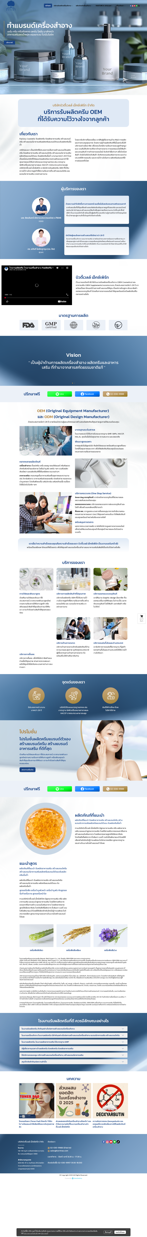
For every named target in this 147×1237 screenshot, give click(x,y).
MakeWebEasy (78, 1178)
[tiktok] (139, 5)
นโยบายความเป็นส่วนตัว (31, 1233)
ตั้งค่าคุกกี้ (108, 1232)
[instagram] (133, 5)
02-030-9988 (56, 1147)
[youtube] (135, 5)
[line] (137, 5)
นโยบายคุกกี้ (44, 1233)
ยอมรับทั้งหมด (120, 1232)
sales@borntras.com (59, 1150)
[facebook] (131, 5)
